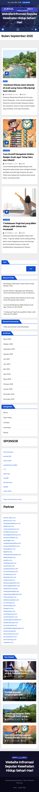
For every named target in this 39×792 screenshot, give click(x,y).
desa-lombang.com (9, 639)
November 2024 (8, 399)
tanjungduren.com (9, 549)
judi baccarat (7, 482)
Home (15, 787)
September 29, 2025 (12, 94)
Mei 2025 (6, 369)
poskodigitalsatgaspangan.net (13, 628)
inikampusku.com (9, 611)
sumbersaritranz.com (10, 617)
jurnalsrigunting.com (10, 614)
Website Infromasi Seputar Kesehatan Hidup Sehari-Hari (19, 18)
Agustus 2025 (8, 354)
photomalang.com (9, 605)
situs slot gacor (8, 452)
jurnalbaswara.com (9, 574)
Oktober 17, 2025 (13, 698)
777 (4, 469)
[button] (32, 29)
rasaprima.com (8, 642)
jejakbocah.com (8, 526)
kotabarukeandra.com (10, 622)
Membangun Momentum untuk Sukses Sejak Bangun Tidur (19, 673)
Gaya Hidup (6, 150)
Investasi (6, 422)
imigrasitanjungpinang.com (12, 594)
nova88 (5, 478)
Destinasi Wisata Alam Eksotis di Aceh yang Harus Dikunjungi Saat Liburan (19, 88)
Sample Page (22, 787)
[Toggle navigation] (17, 29)
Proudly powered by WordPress (14, 780)
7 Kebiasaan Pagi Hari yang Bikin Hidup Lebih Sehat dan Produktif (19, 226)
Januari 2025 (7, 389)
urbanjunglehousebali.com (12, 620)
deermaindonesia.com (10, 634)
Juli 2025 (6, 359)
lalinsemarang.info (9, 631)
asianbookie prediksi (10, 465)
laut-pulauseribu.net (10, 625)
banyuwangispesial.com (11, 583)
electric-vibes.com (9, 518)
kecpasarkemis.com (10, 637)
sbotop (5, 487)
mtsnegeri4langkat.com (11, 591)
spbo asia (6, 474)
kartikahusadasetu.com (11, 600)
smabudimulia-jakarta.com (12, 554)
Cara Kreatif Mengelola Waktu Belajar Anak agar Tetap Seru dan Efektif (18, 157)
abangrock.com (8, 608)
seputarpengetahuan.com (12, 523)
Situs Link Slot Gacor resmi (12, 499)
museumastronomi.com (11, 529)
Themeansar (19, 783)
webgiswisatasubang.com (12, 543)
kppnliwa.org (7, 552)
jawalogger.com (8, 540)
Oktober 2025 (8, 344)
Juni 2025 (6, 364)
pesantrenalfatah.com (10, 537)
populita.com (7, 560)
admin (24, 94)
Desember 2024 (8, 394)
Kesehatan (7, 427)
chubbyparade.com (9, 563)
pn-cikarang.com (9, 603)
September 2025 (9, 349)
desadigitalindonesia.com (12, 535)
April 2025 (7, 374)
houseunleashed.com (10, 571)
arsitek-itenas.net (9, 580)
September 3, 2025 (11, 163)
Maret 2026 (7, 339)
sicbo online (7, 461)
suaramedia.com (9, 566)
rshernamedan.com (9, 597)
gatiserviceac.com (9, 520)
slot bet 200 (7, 456)
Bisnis (5, 412)
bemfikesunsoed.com (10, 532)
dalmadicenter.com (9, 577)
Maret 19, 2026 (12, 676)
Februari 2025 (8, 384)
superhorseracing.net (10, 588)
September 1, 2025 (11, 233)
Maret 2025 (7, 379)
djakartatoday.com (9, 557)
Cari (5, 262)
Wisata (5, 81)
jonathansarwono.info (10, 569)
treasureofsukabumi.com (11, 546)
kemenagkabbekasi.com (11, 586)
